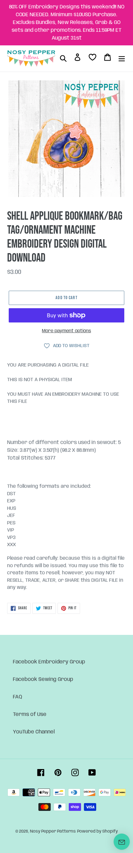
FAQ (17, 697)
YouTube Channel (34, 732)
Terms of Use (29, 714)
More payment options (66, 331)
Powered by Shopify (97, 831)
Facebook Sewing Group (43, 679)
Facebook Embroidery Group (49, 662)
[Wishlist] (92, 58)
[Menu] (122, 58)
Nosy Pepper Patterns (53, 831)
